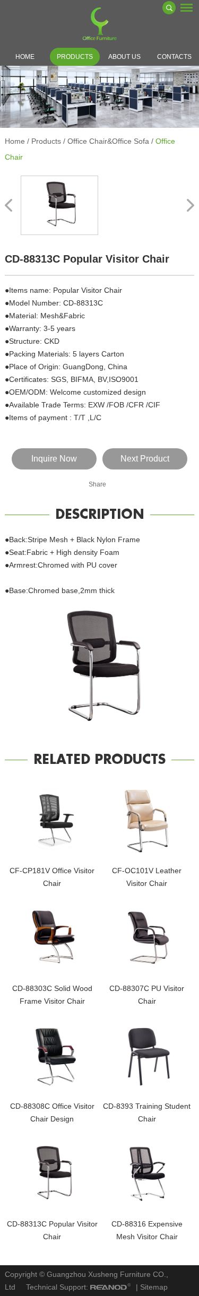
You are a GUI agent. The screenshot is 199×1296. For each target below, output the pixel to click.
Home (24, 56)
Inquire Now (54, 458)
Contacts (174, 56)
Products (75, 56)
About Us (124, 56)
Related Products (99, 759)
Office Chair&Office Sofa (108, 141)
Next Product (144, 458)
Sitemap (154, 1287)
